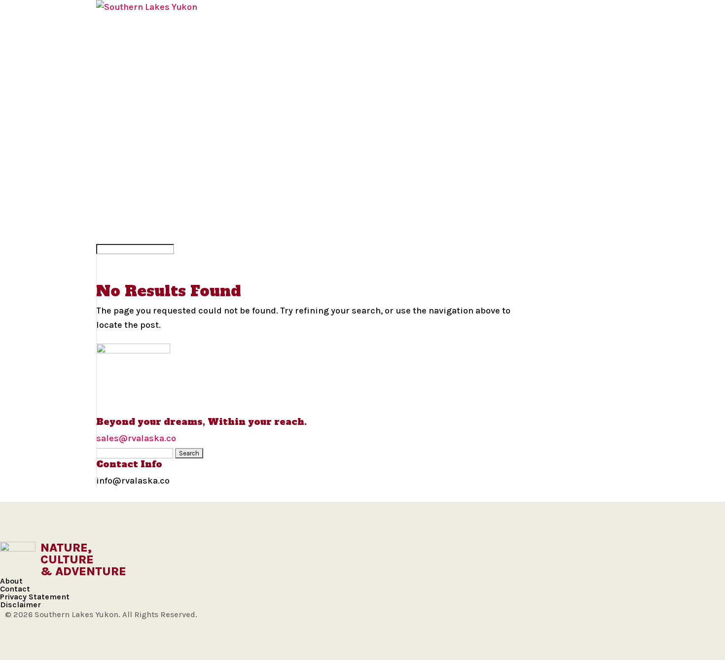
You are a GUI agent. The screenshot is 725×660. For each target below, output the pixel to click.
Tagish (111, 92)
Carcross (119, 49)
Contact (15, 588)
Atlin (108, 35)
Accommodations (138, 148)
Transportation (135, 177)
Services (117, 205)
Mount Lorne (128, 77)
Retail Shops (126, 219)
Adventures (125, 134)
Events (113, 191)
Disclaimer (20, 604)
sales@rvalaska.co (136, 438)
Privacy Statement (35, 596)
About (11, 581)
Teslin (111, 106)
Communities (127, 21)
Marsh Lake (123, 63)
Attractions (126, 163)
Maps (108, 120)
